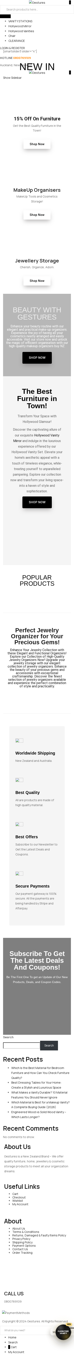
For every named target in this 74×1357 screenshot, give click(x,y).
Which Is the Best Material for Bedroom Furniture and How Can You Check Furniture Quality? (40, 1073)
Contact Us (20, 1249)
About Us (18, 1228)
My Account (20, 1204)
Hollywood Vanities (21, 31)
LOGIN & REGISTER (12, 48)
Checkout (19, 1197)
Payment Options (24, 1246)
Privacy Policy (21, 1239)
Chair (11, 36)
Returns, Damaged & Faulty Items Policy (39, 1235)
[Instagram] (42, 1275)
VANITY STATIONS (20, 21)
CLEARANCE (16, 41)
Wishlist (17, 1201)
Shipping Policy (22, 1242)
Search (8, 1037)
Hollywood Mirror (19, 26)
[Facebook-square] (9, 1275)
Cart (15, 1194)
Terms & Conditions (25, 1232)
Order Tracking (22, 1253)
